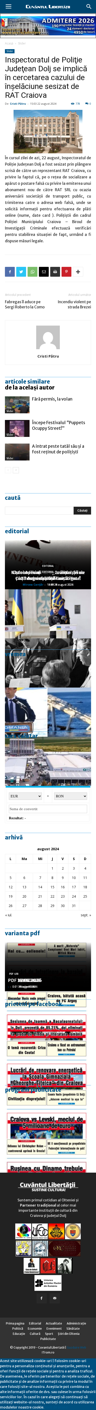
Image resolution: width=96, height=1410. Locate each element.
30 (63, 905)
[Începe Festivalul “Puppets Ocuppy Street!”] (17, 428)
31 (74, 905)
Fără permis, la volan (52, 399)
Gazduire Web (76, 1347)
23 (63, 896)
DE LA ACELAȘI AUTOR (30, 387)
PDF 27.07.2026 (25, 980)
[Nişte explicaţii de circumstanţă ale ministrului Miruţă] (48, 712)
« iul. (8, 915)
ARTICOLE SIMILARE (27, 382)
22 (52, 896)
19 (11, 896)
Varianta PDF (22, 933)
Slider (22, 43)
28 (40, 905)
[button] (89, 6)
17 (74, 887)
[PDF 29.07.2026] (48, 1114)
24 (74, 896)
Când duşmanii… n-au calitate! (48, 578)
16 (63, 887)
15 (52, 887)
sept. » (86, 915)
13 (24, 887)
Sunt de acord (55, 1407)
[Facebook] (42, 1298)
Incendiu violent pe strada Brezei (74, 304)
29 (52, 905)
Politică (17, 1328)
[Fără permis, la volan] (17, 404)
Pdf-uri (13, 974)
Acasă (9, 43)
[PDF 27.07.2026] (48, 1163)
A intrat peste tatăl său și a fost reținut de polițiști (58, 449)
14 (40, 887)
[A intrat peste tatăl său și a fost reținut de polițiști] (17, 452)
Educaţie (19, 1334)
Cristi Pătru (18, 103)
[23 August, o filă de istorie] (48, 663)
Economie (35, 1328)
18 (85, 887)
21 (40, 896)
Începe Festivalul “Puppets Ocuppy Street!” (58, 425)
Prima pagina (15, 1323)
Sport (49, 1334)
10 (74, 877)
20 (24, 896)
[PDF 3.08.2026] (48, 1065)
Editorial (17, 531)
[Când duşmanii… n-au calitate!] (48, 761)
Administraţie (76, 1323)
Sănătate (73, 1328)
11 (85, 877)
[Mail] (55, 1298)
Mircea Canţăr (33, 584)
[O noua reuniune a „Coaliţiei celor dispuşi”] (48, 613)
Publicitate (48, 1339)
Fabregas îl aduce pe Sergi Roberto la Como (25, 304)
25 (85, 896)
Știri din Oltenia (69, 1334)
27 (24, 905)
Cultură (35, 1334)
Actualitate (54, 1323)
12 (11, 887)
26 (11, 905)
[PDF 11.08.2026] (48, 1015)
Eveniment (54, 1328)
